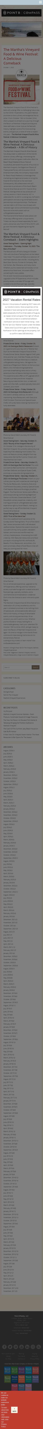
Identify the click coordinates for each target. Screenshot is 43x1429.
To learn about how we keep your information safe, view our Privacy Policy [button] (5, 1417)
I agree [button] (14, 1410)
